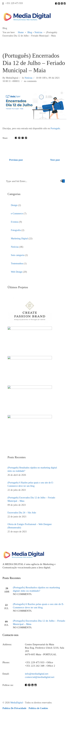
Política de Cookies (38, 708)
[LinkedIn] (62, 3)
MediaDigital (16, 702)
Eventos (14, 222)
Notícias (38, 32)
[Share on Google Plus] (23, 138)
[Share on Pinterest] (19, 138)
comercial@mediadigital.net (39, 677)
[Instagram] (65, 3)
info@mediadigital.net (36, 673)
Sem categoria (17, 255)
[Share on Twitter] (26, 138)
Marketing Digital (19, 238)
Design (14, 205)
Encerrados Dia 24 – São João (22, 512)
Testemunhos (17, 263)
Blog (29, 32)
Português (55, 128)
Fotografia (16, 230)
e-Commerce (17, 213)
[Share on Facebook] (16, 138)
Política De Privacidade (15, 708)
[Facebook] (56, 3)
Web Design (16, 272)
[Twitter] (59, 3)
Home (21, 32)
